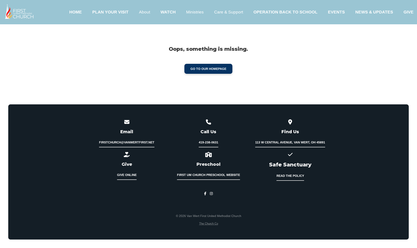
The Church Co (208, 223)
